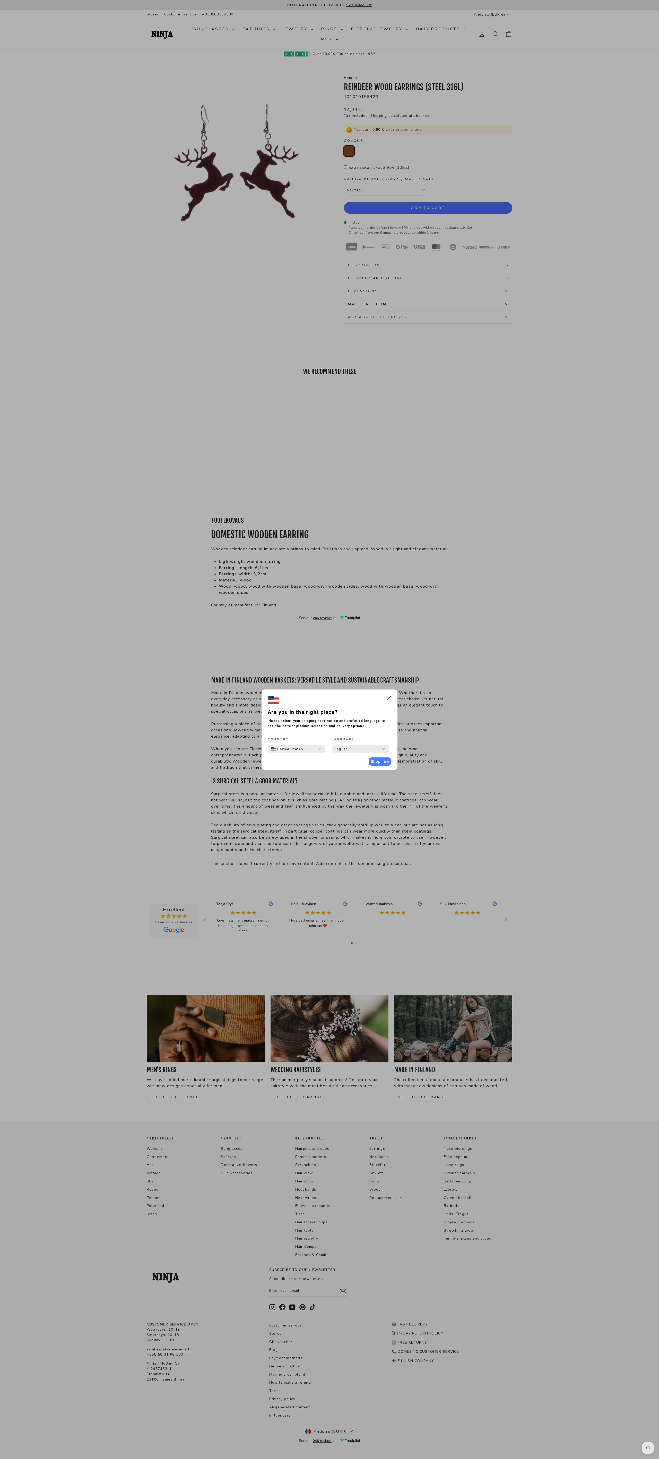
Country (278, 739)
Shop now (380, 761)
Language (343, 739)
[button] (388, 699)
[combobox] (287, 749)
